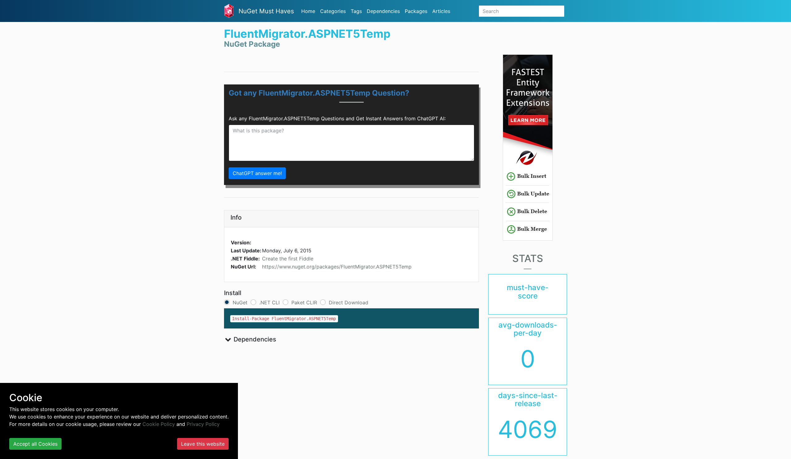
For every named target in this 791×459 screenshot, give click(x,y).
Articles (441, 11)
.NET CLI (269, 302)
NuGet (240, 302)
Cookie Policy (158, 424)
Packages (416, 11)
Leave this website (203, 444)
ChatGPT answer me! (257, 173)
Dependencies (383, 11)
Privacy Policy (203, 424)
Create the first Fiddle (287, 258)
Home (308, 11)
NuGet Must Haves (266, 11)
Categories (333, 11)
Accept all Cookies (35, 444)
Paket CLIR (304, 302)
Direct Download (348, 302)
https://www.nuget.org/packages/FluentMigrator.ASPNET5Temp (337, 267)
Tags (356, 11)
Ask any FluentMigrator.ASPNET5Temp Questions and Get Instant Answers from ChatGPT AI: (337, 118)
